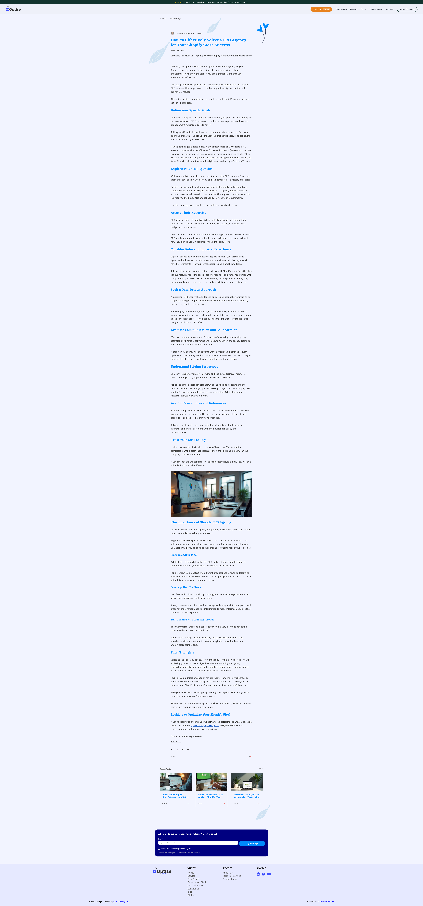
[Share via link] (188, 749)
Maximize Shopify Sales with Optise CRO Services (247, 795)
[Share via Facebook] (172, 749)
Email (160, 839)
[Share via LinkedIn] (183, 749)
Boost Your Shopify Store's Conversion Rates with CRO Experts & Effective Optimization (175, 795)
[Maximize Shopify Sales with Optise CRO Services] (247, 782)
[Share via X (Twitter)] (177, 749)
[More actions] (251, 33)
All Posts (163, 19)
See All (261, 769)
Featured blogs (175, 19)
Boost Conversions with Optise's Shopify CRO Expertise (210, 795)
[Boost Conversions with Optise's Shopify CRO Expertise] (211, 782)
